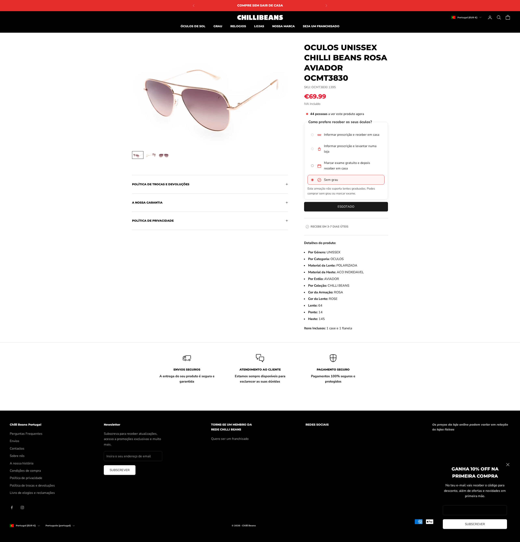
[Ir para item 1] (137, 155)
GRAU (217, 26)
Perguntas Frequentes (26, 433)
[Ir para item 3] (163, 155)
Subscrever (475, 524)
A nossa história (21, 463)
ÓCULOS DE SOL (193, 26)
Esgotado (346, 207)
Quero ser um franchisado (230, 439)
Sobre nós (17, 456)
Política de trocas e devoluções (32, 485)
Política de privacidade (26, 478)
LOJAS (259, 26)
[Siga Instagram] (22, 507)
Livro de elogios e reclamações (32, 493)
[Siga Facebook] (12, 507)
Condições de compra (25, 470)
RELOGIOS (238, 26)
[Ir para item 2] (150, 155)
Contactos (17, 448)
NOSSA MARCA (283, 26)
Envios (14, 441)
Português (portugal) (58, 525)
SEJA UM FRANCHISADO (321, 26)
